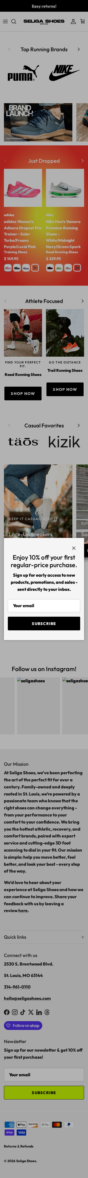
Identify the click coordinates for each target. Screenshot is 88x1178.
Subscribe (44, 623)
